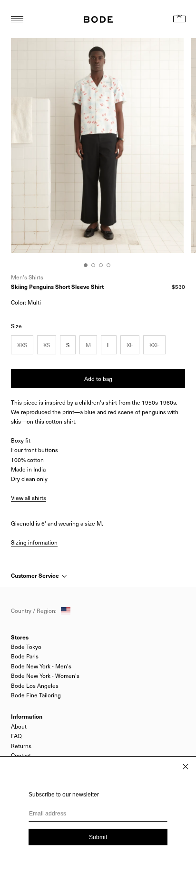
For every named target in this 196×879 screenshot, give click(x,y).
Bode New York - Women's (45, 675)
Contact (21, 755)
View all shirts (28, 497)
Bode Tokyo (26, 646)
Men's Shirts (27, 277)
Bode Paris (25, 656)
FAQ (16, 735)
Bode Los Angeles (35, 685)
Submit (98, 837)
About (19, 726)
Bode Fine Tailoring (36, 695)
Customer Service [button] (35, 575)
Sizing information (34, 542)
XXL (154, 345)
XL (130, 345)
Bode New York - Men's (41, 666)
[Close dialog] (185, 766)
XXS (22, 345)
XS (46, 345)
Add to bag (98, 378)
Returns (21, 745)
